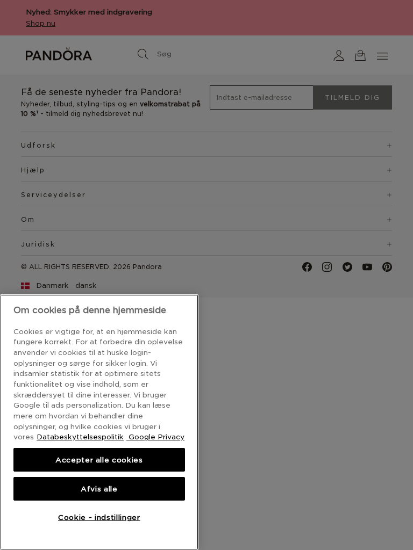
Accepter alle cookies (99, 459)
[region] (99, 422)
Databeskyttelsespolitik (80, 436)
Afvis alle (99, 488)
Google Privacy (155, 436)
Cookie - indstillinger (99, 517)
